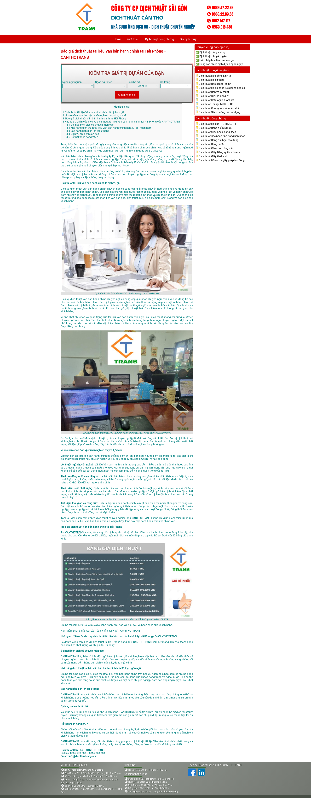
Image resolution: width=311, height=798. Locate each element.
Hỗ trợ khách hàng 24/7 (82, 137)
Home (117, 39)
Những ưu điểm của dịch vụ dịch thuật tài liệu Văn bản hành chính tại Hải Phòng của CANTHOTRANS (122, 121)
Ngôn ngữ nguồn (72, 82)
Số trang (165, 82)
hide (126, 106)
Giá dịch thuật (188, 39)
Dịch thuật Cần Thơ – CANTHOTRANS (82, 750)
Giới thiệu (133, 39)
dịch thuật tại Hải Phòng (106, 642)
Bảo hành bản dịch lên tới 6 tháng (87, 130)
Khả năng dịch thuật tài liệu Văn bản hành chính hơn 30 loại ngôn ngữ (108, 127)
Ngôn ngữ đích (103, 82)
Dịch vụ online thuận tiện (82, 133)
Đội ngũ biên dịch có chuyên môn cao (90, 124)
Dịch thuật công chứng (159, 39)
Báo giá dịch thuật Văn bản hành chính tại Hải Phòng (94, 118)
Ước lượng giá (127, 95)
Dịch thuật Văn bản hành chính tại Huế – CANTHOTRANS (106, 630)
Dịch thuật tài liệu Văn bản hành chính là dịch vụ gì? (93, 112)
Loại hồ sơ (134, 82)
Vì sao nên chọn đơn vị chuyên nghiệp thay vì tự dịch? (94, 115)
